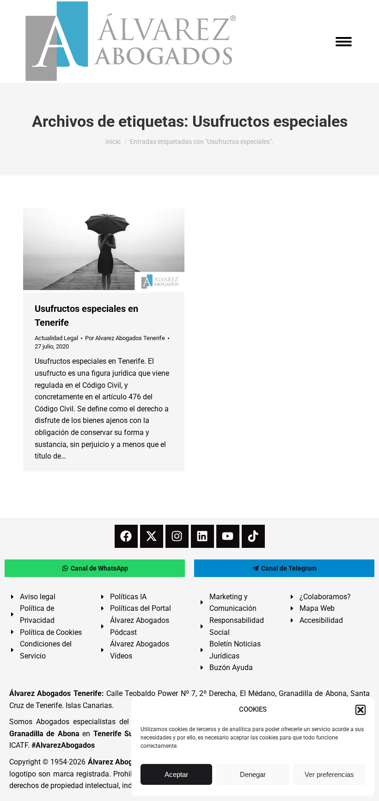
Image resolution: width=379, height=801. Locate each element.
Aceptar (176, 774)
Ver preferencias (329, 774)
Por (125, 338)
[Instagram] (177, 536)
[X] (151, 536)
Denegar (253, 774)
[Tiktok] (253, 536)
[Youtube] (227, 536)
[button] (360, 709)
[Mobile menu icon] (343, 41)
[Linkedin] (202, 536)
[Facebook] (126, 536)
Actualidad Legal (56, 338)
